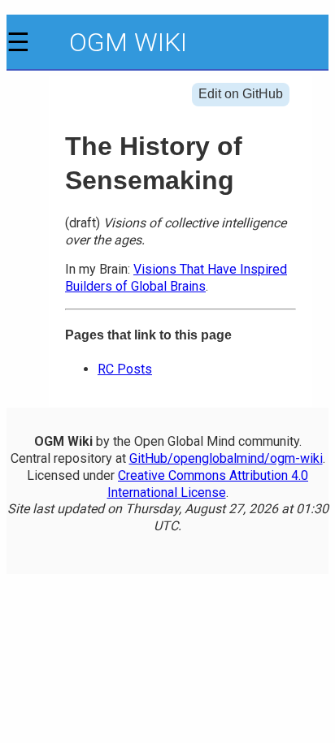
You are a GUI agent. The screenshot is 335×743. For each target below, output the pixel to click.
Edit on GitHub (240, 94)
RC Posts (125, 369)
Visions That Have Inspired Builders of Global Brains (176, 277)
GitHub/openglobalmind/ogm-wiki (226, 458)
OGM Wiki (128, 42)
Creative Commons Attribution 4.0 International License (208, 484)
